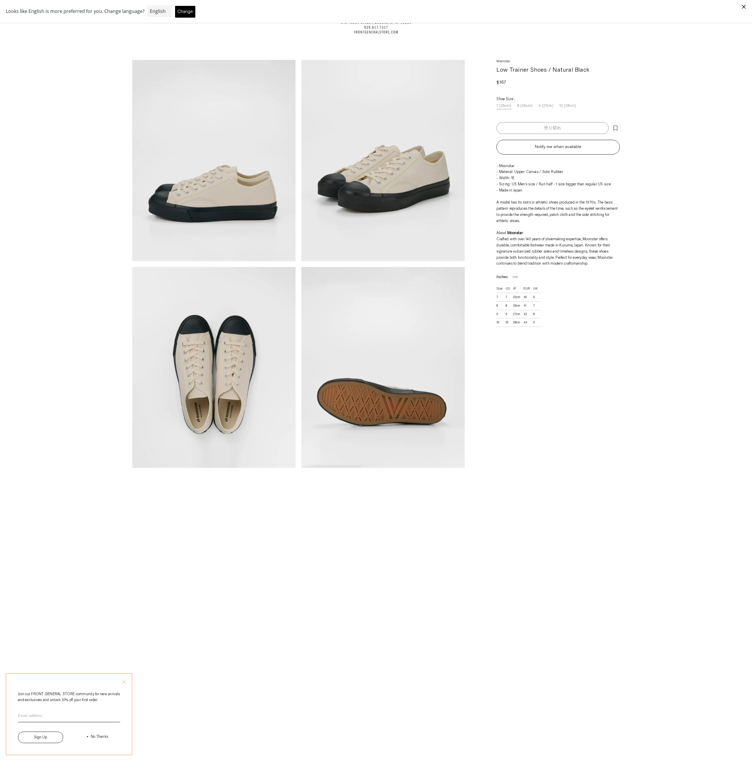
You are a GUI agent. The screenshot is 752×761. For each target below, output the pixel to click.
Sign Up (40, 737)
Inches (502, 277)
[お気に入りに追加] (615, 128)
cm (515, 277)
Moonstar (503, 61)
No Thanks (99, 737)
